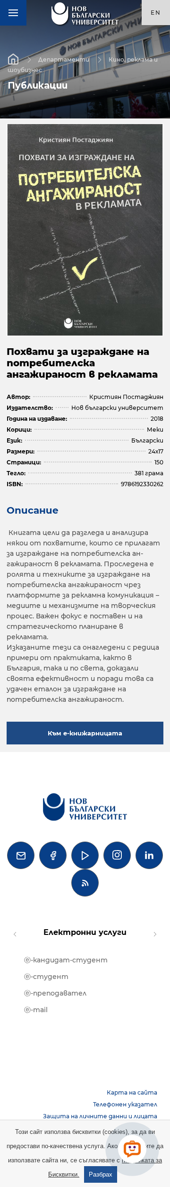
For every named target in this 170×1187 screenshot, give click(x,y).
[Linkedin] (149, 855)
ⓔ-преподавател (55, 993)
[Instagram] (117, 855)
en (156, 12)
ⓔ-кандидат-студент (66, 960)
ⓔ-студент (46, 976)
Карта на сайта (132, 1092)
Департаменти (63, 59)
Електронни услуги (85, 932)
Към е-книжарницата (85, 733)
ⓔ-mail (36, 1010)
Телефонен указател (125, 1104)
